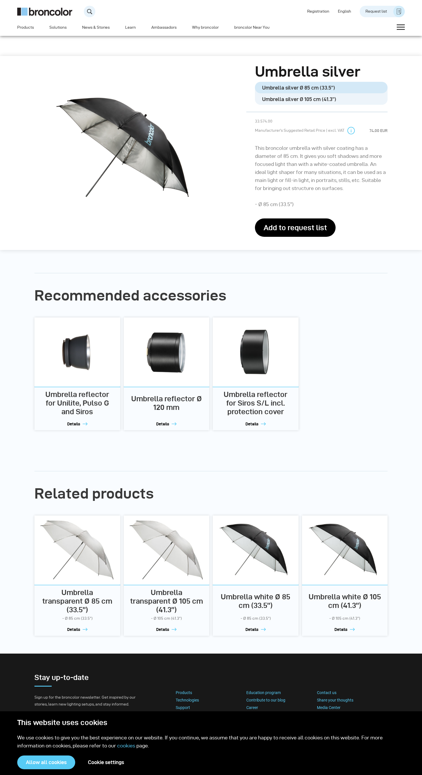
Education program (263, 692)
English (344, 11)
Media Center (328, 707)
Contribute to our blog (265, 700)
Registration (318, 11)
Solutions (58, 27)
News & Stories (96, 27)
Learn (130, 27)
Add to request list (295, 228)
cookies (126, 745)
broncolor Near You (252, 27)
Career (252, 707)
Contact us (326, 692)
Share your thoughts (335, 700)
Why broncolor (205, 27)
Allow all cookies (46, 762)
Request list (376, 11)
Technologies (187, 700)
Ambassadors (164, 27)
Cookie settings (106, 762)
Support (183, 707)
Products (25, 27)
